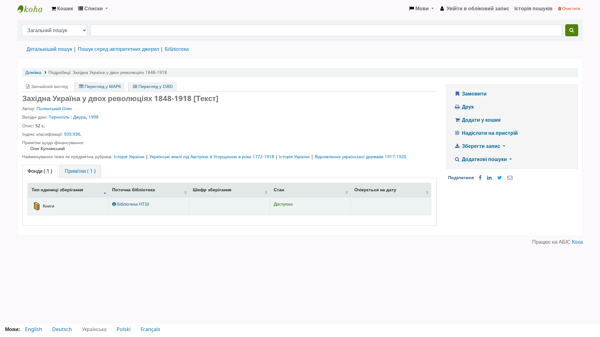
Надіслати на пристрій (489, 133)
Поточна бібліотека (133, 190)
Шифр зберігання (212, 190)
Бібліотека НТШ (132, 204)
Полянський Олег (54, 108)
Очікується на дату (375, 190)
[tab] (80, 171)
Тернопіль (59, 117)
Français (150, 329)
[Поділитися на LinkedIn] (489, 177)
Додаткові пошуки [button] (484, 159)
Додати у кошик (481, 120)
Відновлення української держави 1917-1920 (360, 157)
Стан (279, 190)
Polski (124, 329)
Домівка (33, 72)
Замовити (474, 94)
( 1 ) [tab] (40, 171)
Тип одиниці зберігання (57, 190)
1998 (93, 117)
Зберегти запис (481, 146)
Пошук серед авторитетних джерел (118, 49)
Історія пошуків (533, 8)
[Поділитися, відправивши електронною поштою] (510, 177)
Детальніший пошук (49, 49)
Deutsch (62, 329)
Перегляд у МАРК (102, 86)
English (33, 329)
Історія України (130, 157)
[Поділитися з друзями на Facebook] (480, 177)
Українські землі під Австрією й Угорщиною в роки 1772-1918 (212, 157)
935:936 (72, 134)
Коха (577, 242)
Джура (79, 117)
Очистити (570, 9)
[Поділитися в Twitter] (499, 177)
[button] (62, 8)
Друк (467, 107)
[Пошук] (571, 30)
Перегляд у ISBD (155, 86)
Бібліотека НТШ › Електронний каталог (33, 8)
